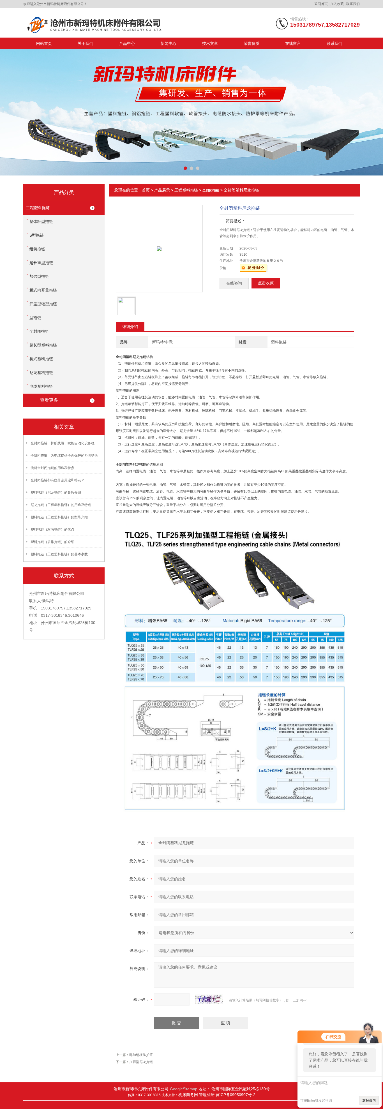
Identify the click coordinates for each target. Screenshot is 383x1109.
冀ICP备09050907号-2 (235, 1094)
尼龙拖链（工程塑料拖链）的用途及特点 (61, 505)
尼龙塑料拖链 (41, 372)
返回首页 (321, 4)
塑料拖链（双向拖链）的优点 (52, 530)
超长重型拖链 (41, 262)
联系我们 (353, 4)
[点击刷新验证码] (209, 999)
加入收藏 (337, 4)
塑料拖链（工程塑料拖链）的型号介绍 (59, 517)
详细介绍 (130, 326)
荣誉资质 (251, 43)
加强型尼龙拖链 (141, 1062)
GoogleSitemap (183, 1089)
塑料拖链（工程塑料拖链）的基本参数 (59, 554)
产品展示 (162, 190)
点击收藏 (266, 283)
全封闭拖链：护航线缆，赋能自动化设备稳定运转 (66, 443)
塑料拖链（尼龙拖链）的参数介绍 (56, 493)
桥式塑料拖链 (41, 359)
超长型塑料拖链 (43, 345)
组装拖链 (37, 249)
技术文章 (210, 43)
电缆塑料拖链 (41, 386)
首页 (146, 190)
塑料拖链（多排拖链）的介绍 (52, 542)
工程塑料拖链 (38, 207)
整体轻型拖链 (41, 221)
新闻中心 (168, 43)
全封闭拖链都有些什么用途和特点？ (57, 480)
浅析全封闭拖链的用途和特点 (52, 468)
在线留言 (293, 43)
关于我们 (85, 43)
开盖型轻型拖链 (43, 304)
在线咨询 (234, 283)
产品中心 (127, 43)
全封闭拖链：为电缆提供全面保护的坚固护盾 (64, 456)
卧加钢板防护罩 (141, 1055)
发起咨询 (369, 1100)
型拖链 (35, 317)
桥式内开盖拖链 (43, 290)
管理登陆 (207, 1094)
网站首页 (44, 43)
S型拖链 (36, 235)
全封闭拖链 (39, 331)
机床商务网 (188, 1094)
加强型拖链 (39, 276)
